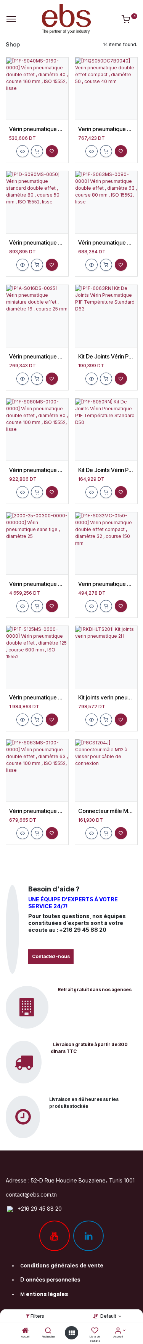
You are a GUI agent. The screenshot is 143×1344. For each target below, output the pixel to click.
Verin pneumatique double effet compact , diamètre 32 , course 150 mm (106, 584)
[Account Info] (118, 1331)
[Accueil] (25, 1331)
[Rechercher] (48, 1331)
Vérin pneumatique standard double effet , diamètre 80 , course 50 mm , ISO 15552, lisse (37, 243)
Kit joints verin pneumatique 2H (106, 697)
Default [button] (108, 1316)
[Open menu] (72, 1333)
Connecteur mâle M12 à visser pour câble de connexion (106, 811)
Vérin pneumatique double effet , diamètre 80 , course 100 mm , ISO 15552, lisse (37, 470)
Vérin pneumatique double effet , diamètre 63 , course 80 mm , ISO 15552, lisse (106, 243)
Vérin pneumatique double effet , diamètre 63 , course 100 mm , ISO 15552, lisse (37, 811)
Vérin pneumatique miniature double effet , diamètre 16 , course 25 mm (37, 356)
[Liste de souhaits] (94, 1331)
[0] (129, 20)
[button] (22, 151)
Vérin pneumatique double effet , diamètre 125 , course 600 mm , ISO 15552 (37, 697)
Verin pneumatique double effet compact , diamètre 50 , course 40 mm (106, 129)
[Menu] (11, 19)
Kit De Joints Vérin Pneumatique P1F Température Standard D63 (106, 356)
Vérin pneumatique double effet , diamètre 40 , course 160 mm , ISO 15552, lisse (37, 129)
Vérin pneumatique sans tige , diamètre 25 (37, 584)
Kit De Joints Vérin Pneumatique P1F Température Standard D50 (106, 470)
